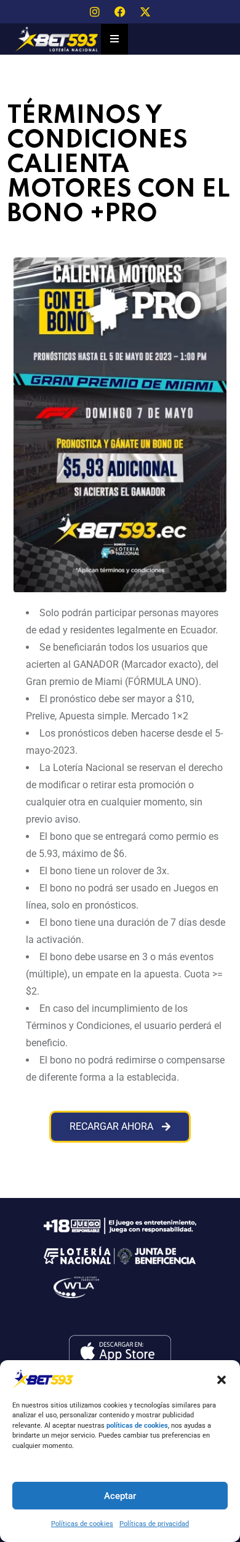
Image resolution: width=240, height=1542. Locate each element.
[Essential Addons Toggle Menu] (114, 39)
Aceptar (120, 1495)
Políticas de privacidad (154, 1524)
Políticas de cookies (82, 1524)
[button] (221, 1378)
